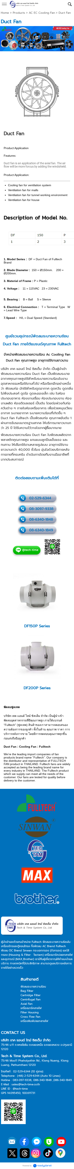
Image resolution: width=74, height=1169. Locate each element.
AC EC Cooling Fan (42, 13)
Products (19, 13)
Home (5, 13)
